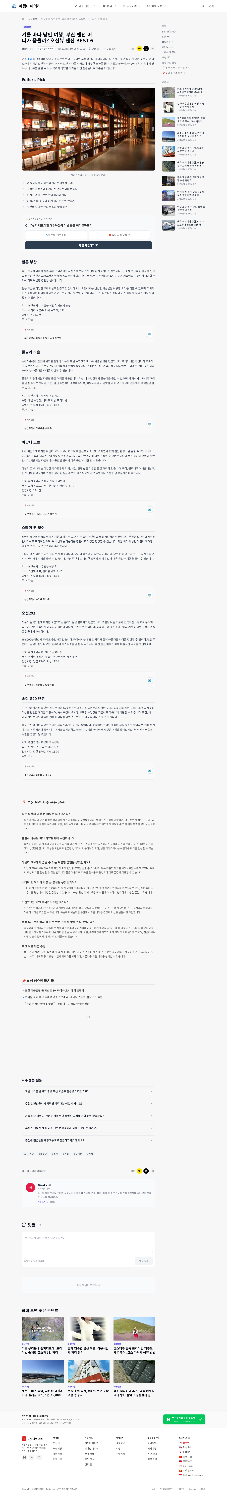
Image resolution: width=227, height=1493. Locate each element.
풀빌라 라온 (167, 42)
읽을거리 (132, 6)
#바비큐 (43, 1154)
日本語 (184, 1452)
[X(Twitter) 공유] (146, 48)
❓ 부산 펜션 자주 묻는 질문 (176, 67)
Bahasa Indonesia (191, 1475)
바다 (29, 59)
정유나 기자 (27, 48)
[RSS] (31, 1457)
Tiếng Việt (187, 1470)
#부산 (55, 1154)
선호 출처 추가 (44, 48)
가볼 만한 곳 (86, 6)
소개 (153, 1489)
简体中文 (185, 1456)
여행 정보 (156, 6)
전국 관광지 (90, 1453)
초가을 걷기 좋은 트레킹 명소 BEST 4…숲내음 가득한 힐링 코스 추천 (63, 997)
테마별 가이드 (91, 1448)
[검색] (203, 6)
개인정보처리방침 (166, 1489)
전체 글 (88, 1464)
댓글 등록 (144, 1261)
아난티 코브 (167, 47)
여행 (118, 1448)
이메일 (53, 1202)
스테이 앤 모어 (169, 52)
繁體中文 (185, 1461)
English (185, 1447)
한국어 (184, 1442)
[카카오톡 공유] (139, 48)
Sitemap (192, 1489)
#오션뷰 (78, 1154)
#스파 (66, 1154)
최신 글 (56, 1443)
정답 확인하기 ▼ (88, 245)
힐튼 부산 (166, 36)
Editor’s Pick (169, 31)
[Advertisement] (88, 1043)
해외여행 (57, 1453)
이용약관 (180, 1489)
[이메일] (39, 1457)
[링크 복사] (152, 48)
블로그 (202, 1489)
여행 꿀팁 (152, 1459)
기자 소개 (57, 1459)
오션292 (166, 57)
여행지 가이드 (91, 1443)
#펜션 (90, 1154)
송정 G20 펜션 (169, 62)
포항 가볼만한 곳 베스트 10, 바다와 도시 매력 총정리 (53, 990)
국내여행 (32, 19)
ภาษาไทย (186, 1465)
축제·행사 (90, 1459)
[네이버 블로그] (24, 1457)
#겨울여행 (29, 1154)
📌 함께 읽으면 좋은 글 (173, 73)
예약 (109, 6)
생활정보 (120, 1443)
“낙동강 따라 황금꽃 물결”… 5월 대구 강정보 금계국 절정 (56, 1004)
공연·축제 (152, 1453)
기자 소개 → (43, 1202)
